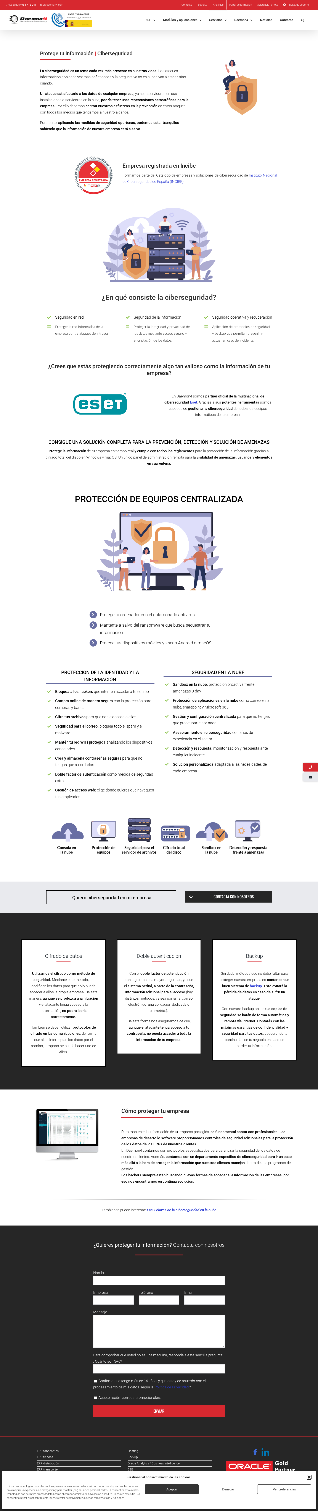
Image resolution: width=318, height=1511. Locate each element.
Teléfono (146, 1292)
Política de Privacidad (171, 1387)
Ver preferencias (284, 1489)
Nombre (99, 1273)
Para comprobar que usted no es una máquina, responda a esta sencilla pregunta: (158, 1355)
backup (256, 986)
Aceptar (171, 1489)
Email (188, 1292)
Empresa (100, 1292)
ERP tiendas (45, 1457)
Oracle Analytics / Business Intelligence (154, 1463)
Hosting (133, 1451)
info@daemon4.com (51, 4)
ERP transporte (47, 1469)
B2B (130, 1469)
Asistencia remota (267, 4)
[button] (309, 1477)
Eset (193, 402)
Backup (133, 1457)
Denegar (228, 1489)
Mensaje (100, 1312)
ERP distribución (48, 1463)
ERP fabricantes (48, 1451)
